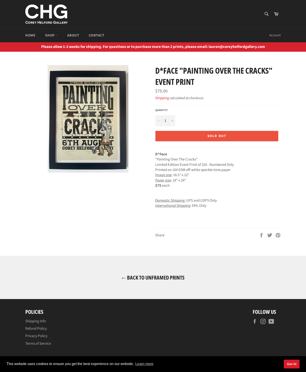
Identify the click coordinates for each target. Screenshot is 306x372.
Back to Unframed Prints (155, 277)
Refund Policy (36, 328)
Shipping (162, 98)
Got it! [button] (292, 364)
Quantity (161, 110)
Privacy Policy (36, 336)
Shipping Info (35, 321)
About (73, 35)
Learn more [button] (144, 364)
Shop (50, 35)
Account (275, 35)
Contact (96, 35)
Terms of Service (38, 343)
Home (30, 35)
